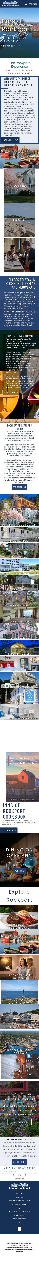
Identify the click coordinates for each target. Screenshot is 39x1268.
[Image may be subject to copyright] (22, 753)
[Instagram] (22, 1238)
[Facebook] (17, 1238)
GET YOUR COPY (9, 830)
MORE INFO (19, 870)
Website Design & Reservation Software (18, 1249)
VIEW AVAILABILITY (10, 45)
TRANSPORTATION (20, 1122)
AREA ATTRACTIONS (12, 392)
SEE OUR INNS (19, 1162)
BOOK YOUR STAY (10, 140)
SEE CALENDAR (19, 487)
